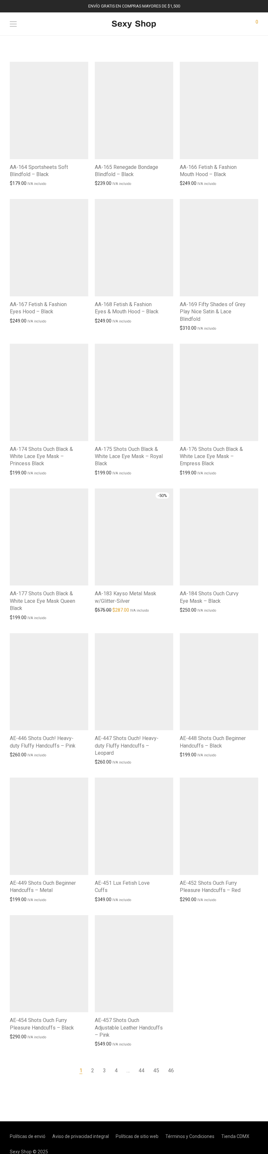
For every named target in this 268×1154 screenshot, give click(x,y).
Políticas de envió (27, 1136)
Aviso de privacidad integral (80, 1136)
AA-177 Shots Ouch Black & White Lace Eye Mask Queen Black (42, 600)
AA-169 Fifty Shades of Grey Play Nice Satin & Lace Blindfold (212, 311)
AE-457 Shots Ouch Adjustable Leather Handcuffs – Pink (129, 1027)
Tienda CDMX (235, 1136)
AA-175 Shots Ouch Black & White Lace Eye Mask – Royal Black (129, 456)
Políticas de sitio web (137, 1136)
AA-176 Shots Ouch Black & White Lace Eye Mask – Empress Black (211, 456)
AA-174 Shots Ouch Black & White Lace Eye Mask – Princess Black (41, 456)
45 (156, 1070)
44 (141, 1070)
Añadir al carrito (23, 183)
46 (171, 1070)
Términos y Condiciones (189, 1136)
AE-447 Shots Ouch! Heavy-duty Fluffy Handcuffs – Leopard (127, 745)
